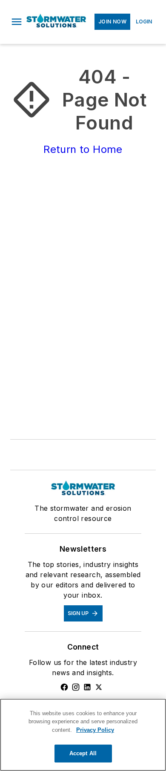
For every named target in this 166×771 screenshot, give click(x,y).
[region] (83, 735)
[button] (16, 21)
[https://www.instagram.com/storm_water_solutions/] (76, 687)
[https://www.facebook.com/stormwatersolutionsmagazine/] (64, 687)
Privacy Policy (95, 730)
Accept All (83, 753)
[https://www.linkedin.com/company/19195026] (87, 687)
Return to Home (83, 149)
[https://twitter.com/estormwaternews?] (98, 687)
